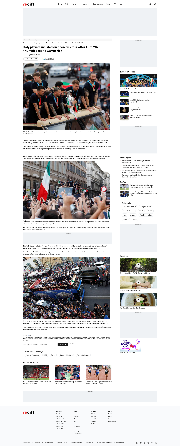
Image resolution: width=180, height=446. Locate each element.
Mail (66, 4)
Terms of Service (62, 442)
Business (76, 416)
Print (73, 343)
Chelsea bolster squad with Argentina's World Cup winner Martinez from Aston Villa (138, 166)
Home (60, 4)
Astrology (76, 431)
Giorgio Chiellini (145, 207)
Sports (31, 43)
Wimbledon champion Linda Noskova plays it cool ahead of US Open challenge (139, 171)
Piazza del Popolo (83, 355)
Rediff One (59, 416)
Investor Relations (76, 442)
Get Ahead (77, 426)
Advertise (37, 442)
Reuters (126, 219)
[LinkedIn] (156, 443)
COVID (141, 211)
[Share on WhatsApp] (137, 443)
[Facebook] (144, 443)
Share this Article (32, 59)
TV (115, 4)
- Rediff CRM (59, 426)
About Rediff (26, 442)
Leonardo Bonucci (129, 207)
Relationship (112, 421)
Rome (53, 355)
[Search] (149, 4)
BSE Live (93, 414)
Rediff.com (105, 442)
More (121, 4)
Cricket (76, 424)
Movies (76, 419)
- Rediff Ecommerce (61, 421)
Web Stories (125, 256)
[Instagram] (148, 443)
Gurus (108, 4)
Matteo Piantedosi (32, 355)
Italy (124, 215)
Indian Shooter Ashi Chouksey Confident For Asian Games (137, 162)
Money (85, 4)
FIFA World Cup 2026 (127, 352)
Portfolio (93, 424)
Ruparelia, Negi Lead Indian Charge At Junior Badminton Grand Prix (137, 176)
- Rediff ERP (59, 429)
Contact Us (89, 442)
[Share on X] (141, 443)
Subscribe (62, 344)
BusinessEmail (98, 4)
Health (110, 414)
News (74, 4)
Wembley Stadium (146, 215)
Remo (135, 219)
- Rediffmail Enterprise (62, 419)
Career (110, 419)
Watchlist (93, 421)
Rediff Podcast (78, 434)
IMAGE (150, 211)
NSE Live (93, 416)
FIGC (45, 355)
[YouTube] (152, 443)
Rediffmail (59, 414)
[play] (138, 265)
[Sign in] (155, 4)
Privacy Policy (49, 442)
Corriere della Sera (66, 355)
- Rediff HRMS (60, 424)
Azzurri (132, 215)
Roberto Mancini (128, 211)
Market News (94, 419)
